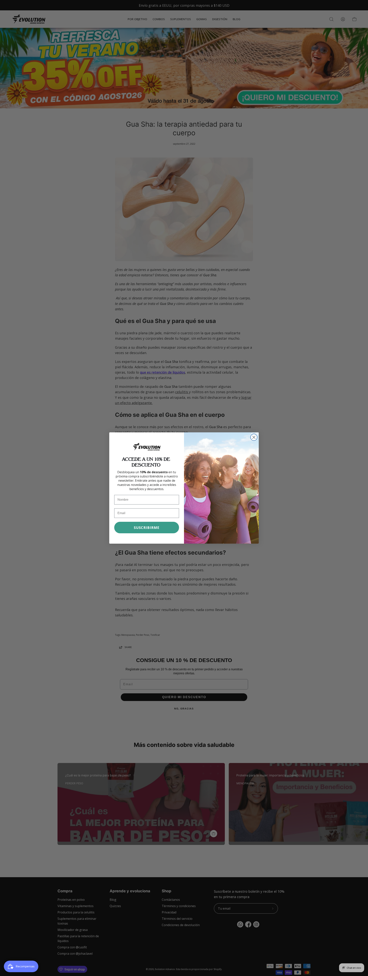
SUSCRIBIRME (146, 527)
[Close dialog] (254, 437)
